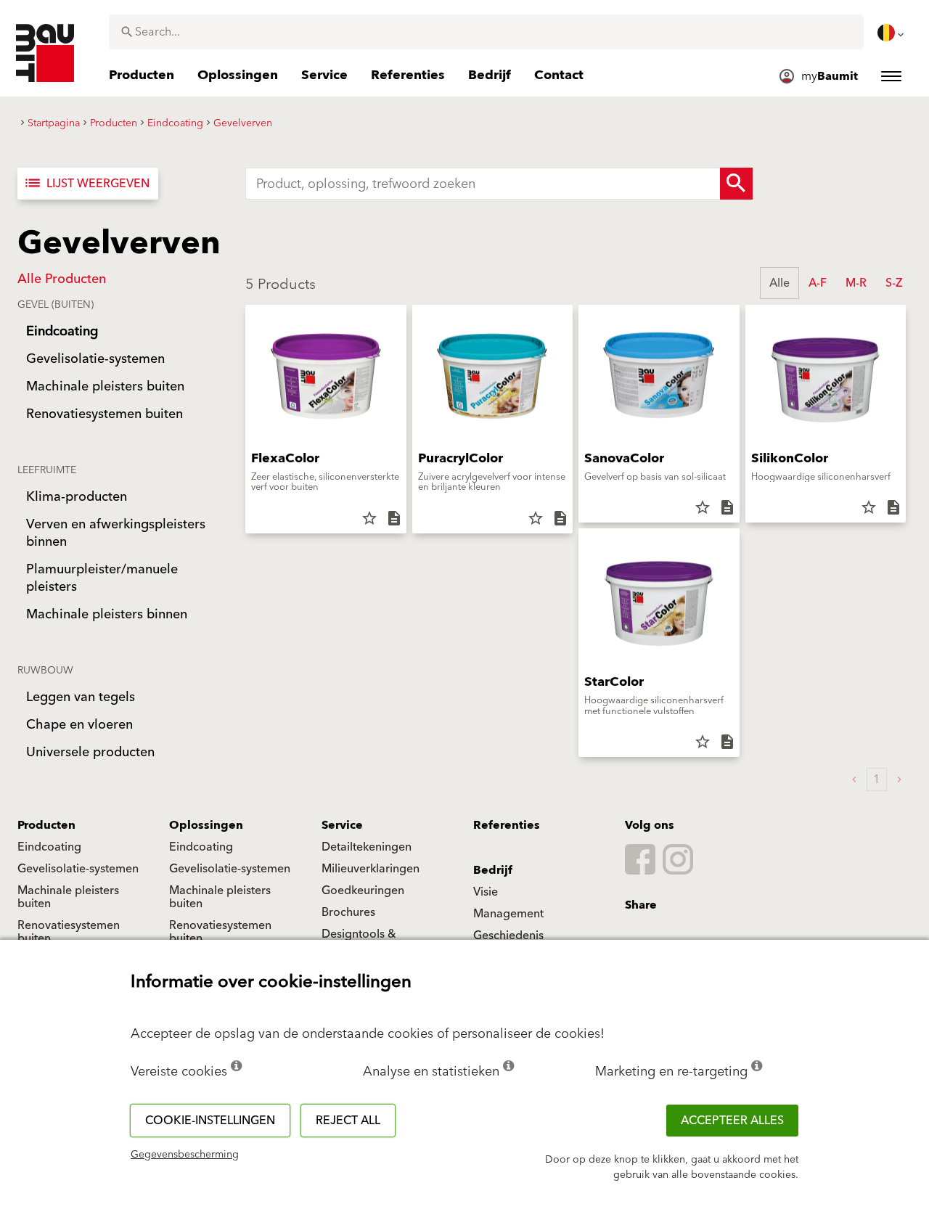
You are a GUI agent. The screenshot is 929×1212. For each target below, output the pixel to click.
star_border (369, 518)
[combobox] (486, 32)
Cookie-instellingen (210, 1120)
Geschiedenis (508, 935)
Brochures (348, 912)
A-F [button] (818, 283)
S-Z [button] (893, 283)
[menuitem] (892, 32)
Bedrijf (492, 870)
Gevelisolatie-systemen (78, 869)
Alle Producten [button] (61, 279)
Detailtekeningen (367, 847)
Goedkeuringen (363, 890)
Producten (46, 825)
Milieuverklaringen (371, 869)
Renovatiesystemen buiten (68, 932)
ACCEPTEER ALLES (732, 1120)
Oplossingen (206, 825)
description (394, 518)
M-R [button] (856, 283)
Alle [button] (779, 283)
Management (508, 914)
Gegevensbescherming (185, 1154)
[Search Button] (736, 184)
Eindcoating (49, 847)
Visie (485, 892)
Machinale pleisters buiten (68, 897)
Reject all (348, 1120)
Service (342, 825)
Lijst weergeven (86, 183)
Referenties (506, 825)
